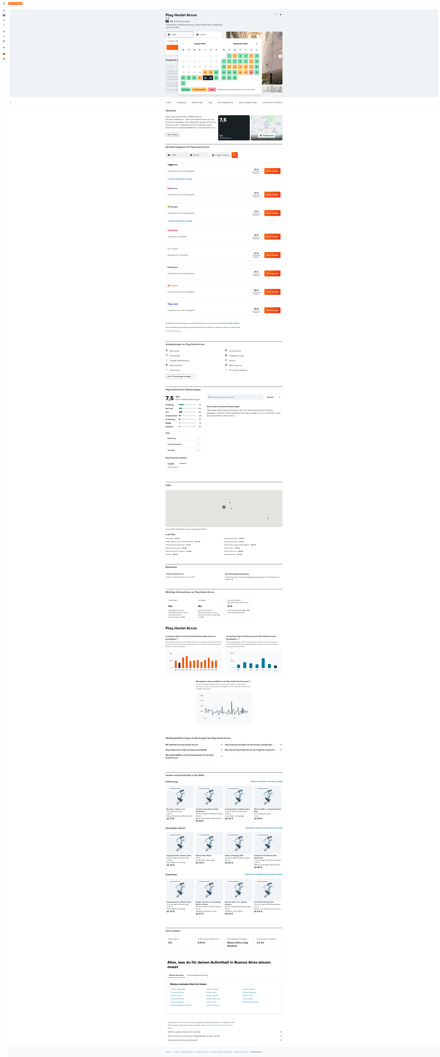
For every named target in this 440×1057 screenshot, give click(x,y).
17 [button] (183, 72)
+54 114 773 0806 (172, 27)
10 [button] (183, 67)
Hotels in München (213, 1005)
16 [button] (216, 67)
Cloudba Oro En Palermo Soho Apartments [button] (207, 810)
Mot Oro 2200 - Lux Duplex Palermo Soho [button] (267, 810)
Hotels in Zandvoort (178, 992)
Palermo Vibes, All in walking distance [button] (236, 903)
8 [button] (210, 61)
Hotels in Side (211, 992)
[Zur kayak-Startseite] (15, 3)
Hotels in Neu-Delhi (213, 999)
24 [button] (183, 78)
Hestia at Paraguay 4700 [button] (234, 856)
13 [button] (200, 67)
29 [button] (211, 78)
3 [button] (183, 61)
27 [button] (200, 78)
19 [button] (194, 72)
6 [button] (199, 61)
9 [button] (216, 61)
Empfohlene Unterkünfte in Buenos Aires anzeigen (263, 874)
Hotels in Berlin (247, 999)
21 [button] (205, 72)
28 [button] (205, 78)
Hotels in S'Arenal (248, 989)
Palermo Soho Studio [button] (203, 856)
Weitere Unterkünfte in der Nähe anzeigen (266, 781)
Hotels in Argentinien (202, 1052)
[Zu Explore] (4, 31)
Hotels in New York (177, 999)
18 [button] (189, 72)
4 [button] (188, 61)
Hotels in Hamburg (177, 1002)
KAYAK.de (169, 1052)
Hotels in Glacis (176, 996)
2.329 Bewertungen (182, 21)
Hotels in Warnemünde (250, 1002)
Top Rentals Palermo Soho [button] (264, 902)
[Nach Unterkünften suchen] (4, 15)
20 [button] (200, 72)
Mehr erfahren (234, 323)
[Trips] (4, 47)
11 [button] (188, 67)
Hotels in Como (247, 996)
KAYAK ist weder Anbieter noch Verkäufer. (184, 1032)
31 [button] (183, 83)
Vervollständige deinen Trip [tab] (197, 975)
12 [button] (194, 67)
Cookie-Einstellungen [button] (173, 331)
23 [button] (216, 72)
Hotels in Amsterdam (178, 989)
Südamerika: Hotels (187, 1052)
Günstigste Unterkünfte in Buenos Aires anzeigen (264, 828)
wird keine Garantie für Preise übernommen (219, 1025)
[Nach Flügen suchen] (4, 10)
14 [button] (205, 67)
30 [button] (216, 78)
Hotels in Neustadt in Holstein (181, 1005)
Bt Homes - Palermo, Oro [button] (175, 809)
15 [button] (211, 67)
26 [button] (194, 78)
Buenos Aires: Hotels (241, 1052)
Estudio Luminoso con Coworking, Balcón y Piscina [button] (208, 903)
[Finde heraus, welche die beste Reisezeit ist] (4, 41)
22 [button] (211, 72)
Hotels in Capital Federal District (222, 1052)
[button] (3, 3)
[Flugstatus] (4, 36)
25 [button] (189, 78)
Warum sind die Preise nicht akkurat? (182, 1040)
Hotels (176, 1052)
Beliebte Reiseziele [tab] (176, 975)
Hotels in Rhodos (212, 996)
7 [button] (205, 61)
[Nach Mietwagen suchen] (4, 20)
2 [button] (216, 56)
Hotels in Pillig (211, 1002)
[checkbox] (177, 465)
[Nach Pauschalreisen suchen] (4, 25)
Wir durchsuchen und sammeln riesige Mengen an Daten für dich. (194, 1036)
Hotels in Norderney (249, 992)
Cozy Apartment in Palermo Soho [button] (237, 809)
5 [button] (194, 61)
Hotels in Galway (212, 989)
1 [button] (210, 56)
